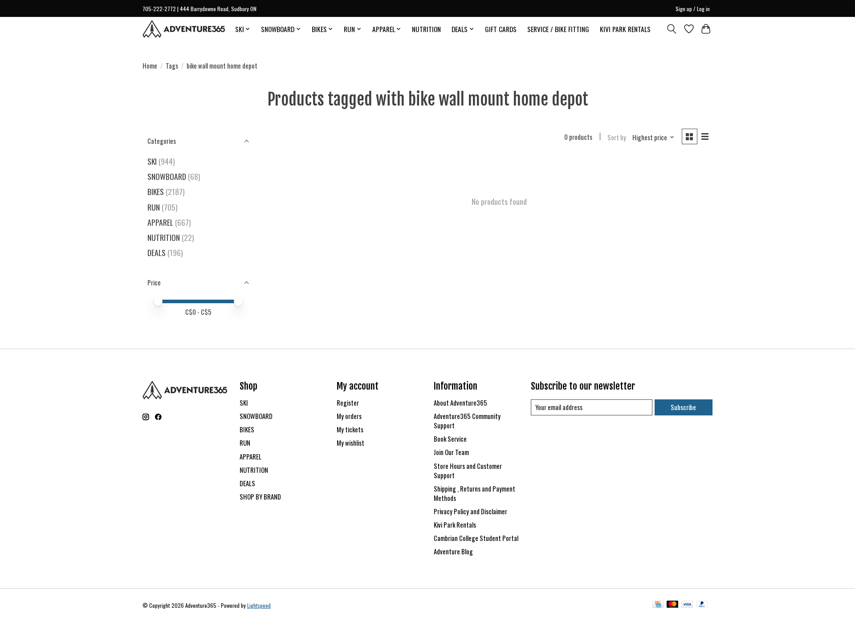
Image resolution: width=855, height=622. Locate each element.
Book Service (450, 438)
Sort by (616, 137)
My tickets (350, 429)
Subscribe (683, 407)
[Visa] (687, 605)
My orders (349, 416)
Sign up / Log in (693, 8)
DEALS (156, 252)
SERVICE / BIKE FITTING (558, 29)
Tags (172, 65)
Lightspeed (259, 605)
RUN (153, 207)
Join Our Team (451, 452)
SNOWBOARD (166, 176)
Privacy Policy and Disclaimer (470, 511)
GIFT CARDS (501, 29)
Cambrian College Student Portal (476, 538)
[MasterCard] (672, 605)
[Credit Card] (658, 605)
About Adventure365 (460, 402)
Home (149, 65)
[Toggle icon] (671, 29)
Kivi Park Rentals (455, 524)
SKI (152, 161)
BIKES (155, 191)
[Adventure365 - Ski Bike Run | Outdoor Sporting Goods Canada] (183, 29)
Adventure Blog (453, 551)
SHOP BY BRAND (260, 496)
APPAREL (160, 222)
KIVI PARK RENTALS (625, 29)
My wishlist (350, 442)
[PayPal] (702, 605)
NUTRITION (426, 29)
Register (348, 402)
